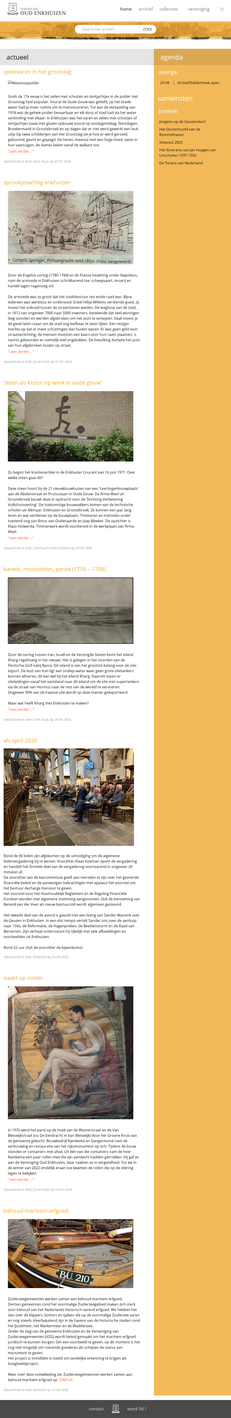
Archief (146, 9)
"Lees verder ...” (21, 151)
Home (126, 9)
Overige (168, 72)
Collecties (168, 9)
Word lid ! (136, 1409)
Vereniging (198, 9)
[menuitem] (126, 9)
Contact (96, 1409)
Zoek (147, 29)
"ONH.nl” (65, 1379)
